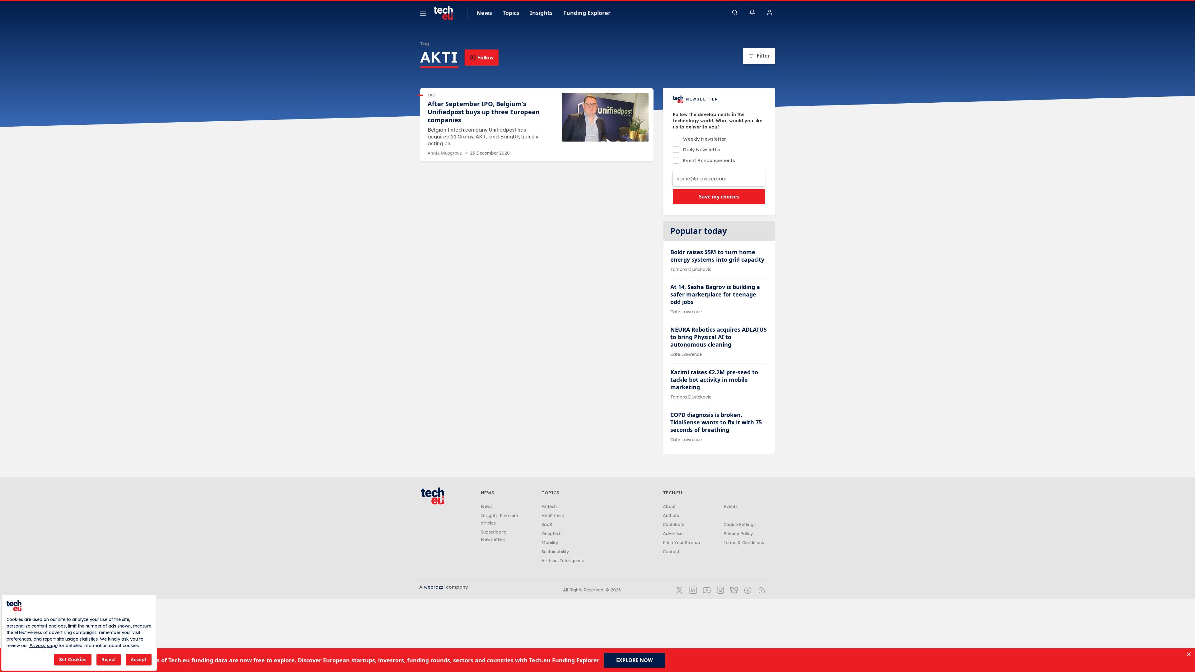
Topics (511, 12)
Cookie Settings (740, 524)
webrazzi (434, 587)
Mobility (549, 542)
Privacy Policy (738, 533)
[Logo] (446, 13)
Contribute (673, 524)
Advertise (672, 533)
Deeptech (551, 533)
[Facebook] (747, 589)
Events (731, 506)
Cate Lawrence (686, 312)
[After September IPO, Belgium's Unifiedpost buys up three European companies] (605, 117)
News (484, 12)
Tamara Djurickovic (690, 269)
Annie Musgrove (445, 153)
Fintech (549, 506)
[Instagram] (720, 589)
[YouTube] (706, 589)
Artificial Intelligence (562, 560)
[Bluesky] (733, 589)
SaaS (546, 524)
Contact (671, 551)
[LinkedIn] (692, 589)
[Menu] (423, 15)
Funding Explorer (587, 12)
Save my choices (719, 196)
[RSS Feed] (760, 589)
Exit (432, 95)
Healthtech (552, 515)
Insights (541, 12)
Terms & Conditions (744, 542)
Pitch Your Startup (681, 542)
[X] (678, 589)
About (669, 506)
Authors (671, 515)
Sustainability (555, 551)
